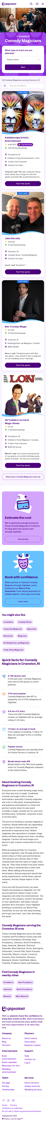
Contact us (30, 1059)
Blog (4, 1042)
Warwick (7, 996)
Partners (6, 1045)
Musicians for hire (11, 1065)
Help (27, 1056)
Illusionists (8, 636)
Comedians (8, 622)
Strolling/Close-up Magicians (16, 643)
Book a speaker (9, 1062)
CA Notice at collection (12, 1108)
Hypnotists (31, 629)
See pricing (23, 539)
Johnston (7, 989)
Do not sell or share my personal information (21, 1111)
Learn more (23, 601)
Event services (32, 1083)
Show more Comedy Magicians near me (23, 477)
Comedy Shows (25, 622)
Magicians (22, 636)
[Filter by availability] (26, 85)
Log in (27, 1062)
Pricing (5, 1086)
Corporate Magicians (12, 629)
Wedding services (33, 1089)
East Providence (25, 982)
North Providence (24, 989)
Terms (4, 1105)
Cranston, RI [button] (24, 36)
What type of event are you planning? (18, 51)
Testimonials (8, 1089)
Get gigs (6, 1083)
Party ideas (30, 1042)
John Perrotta (12, 238)
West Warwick (22, 996)
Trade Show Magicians (13, 650)
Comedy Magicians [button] (23, 41)
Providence (8, 982)
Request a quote (33, 1045)
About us (6, 1038)
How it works (31, 1038)
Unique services (32, 1086)
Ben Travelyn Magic (16, 326)
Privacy (13, 1105)
